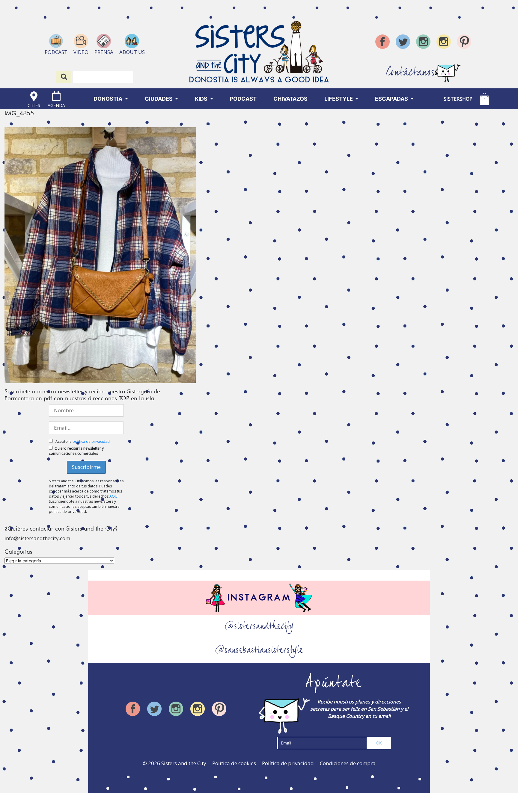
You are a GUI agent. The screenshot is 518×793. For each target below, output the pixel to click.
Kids (202, 99)
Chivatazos (290, 99)
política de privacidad (91, 441)
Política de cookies (234, 763)
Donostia (109, 99)
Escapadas (392, 99)
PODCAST (243, 99)
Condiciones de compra (348, 763)
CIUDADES (159, 99)
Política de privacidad (288, 763)
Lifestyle (339, 99)
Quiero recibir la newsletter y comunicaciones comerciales (76, 451)
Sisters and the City (183, 763)
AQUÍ (113, 496)
